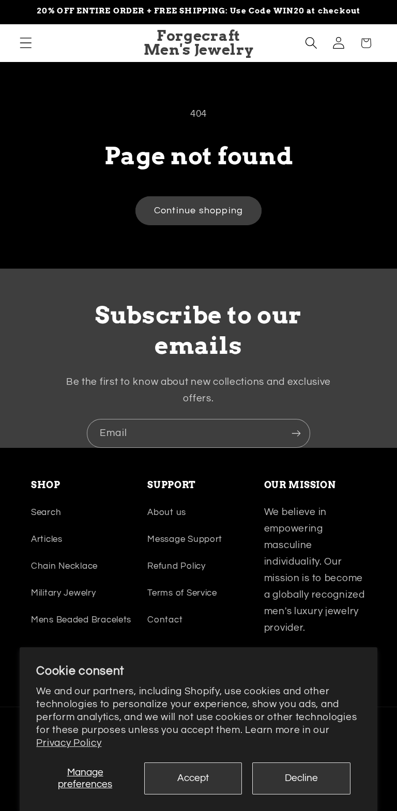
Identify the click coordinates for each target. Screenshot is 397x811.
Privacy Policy (68, 743)
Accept (193, 778)
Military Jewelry (63, 593)
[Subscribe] (296, 433)
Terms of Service (182, 593)
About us (166, 512)
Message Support (184, 539)
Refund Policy (176, 566)
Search (46, 512)
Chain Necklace (64, 566)
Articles (47, 539)
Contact (164, 620)
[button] (26, 43)
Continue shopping (198, 210)
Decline (301, 778)
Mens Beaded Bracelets (81, 620)
